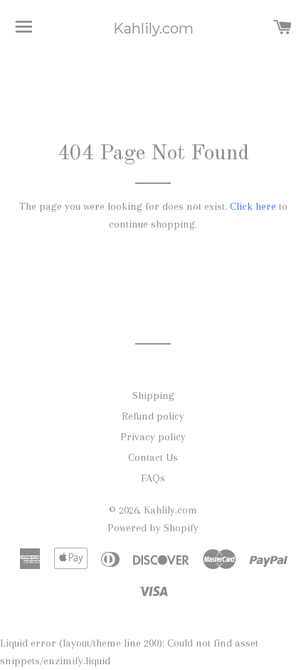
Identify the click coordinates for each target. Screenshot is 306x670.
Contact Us (153, 457)
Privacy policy (153, 436)
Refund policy (153, 416)
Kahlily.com (153, 28)
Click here (253, 206)
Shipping (153, 395)
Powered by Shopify (153, 527)
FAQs (153, 478)
